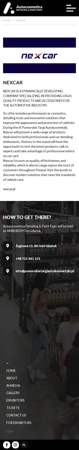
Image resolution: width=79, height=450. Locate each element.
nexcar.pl (9, 189)
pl (24, 445)
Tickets (12, 408)
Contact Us (16, 415)
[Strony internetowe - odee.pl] (10, 431)
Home (11, 371)
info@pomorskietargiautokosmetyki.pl (45, 271)
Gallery (13, 393)
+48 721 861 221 (28, 259)
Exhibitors (15, 400)
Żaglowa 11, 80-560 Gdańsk (36, 246)
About (11, 378)
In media (13, 386)
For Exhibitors (18, 423)
